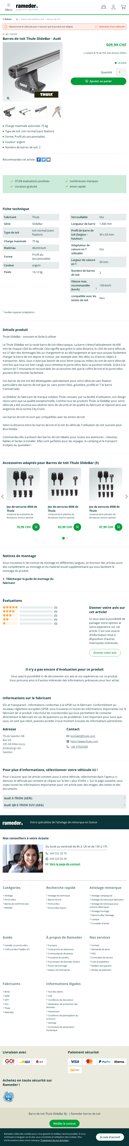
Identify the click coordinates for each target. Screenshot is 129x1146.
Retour (8, 19)
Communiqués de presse (60, 953)
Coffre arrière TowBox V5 (17, 949)
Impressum (53, 1011)
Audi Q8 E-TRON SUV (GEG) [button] (24, 805)
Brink (7, 991)
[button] (113, 7)
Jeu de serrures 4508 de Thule (104, 509)
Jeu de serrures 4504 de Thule (22, 509)
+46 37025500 (79, 747)
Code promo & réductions (61, 949)
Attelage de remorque (59, 895)
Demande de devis (100, 949)
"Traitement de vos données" (54, 1140)
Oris (7, 1004)
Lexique (95, 919)
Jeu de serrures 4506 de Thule (63, 509)
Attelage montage (100, 911)
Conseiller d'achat (100, 923)
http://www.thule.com (84, 741)
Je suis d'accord (110, 1137)
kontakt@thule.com (83, 736)
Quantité (106, 72)
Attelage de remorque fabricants (107, 899)
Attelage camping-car (101, 895)
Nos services (100, 937)
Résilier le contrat (64, 1123)
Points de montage (57, 965)
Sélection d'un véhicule (112, 26)
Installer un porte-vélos (16, 945)
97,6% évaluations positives (32, 181)
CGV (50, 995)
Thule (7, 1008)
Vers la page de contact (65, 864)
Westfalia (9, 1012)
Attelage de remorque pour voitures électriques (104, 905)
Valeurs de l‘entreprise (59, 969)
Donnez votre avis (105, 653)
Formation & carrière (58, 957)
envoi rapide (78, 186)
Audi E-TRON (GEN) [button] (18, 798)
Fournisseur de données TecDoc (64, 961)
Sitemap (52, 1022)
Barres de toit (54, 899)
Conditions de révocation (60, 999)
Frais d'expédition (100, 961)
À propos (52, 945)
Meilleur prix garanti (101, 965)
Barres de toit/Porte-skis (17, 903)
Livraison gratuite (26, 186)
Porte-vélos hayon (57, 907)
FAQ (93, 953)
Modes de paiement (101, 969)
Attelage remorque (105, 887)
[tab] (9, 112)
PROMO (9, 907)
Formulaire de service (102, 957)
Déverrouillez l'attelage (102, 915)
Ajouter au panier (101, 81)
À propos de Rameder (64, 937)
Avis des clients (55, 991)
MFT (7, 999)
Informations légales (63, 983)
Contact (95, 945)
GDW (7, 995)
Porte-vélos (10, 899)
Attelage (9, 895)
